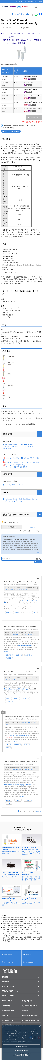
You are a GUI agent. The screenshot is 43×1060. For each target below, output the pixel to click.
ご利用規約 (6, 1006)
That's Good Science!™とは (31, 1015)
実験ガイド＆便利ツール (10, 991)
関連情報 (7, 474)
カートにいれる (35, 117)
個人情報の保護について (30, 1006)
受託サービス (6, 981)
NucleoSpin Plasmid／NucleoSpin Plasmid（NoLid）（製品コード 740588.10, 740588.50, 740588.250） (18, 447)
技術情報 (7, 434)
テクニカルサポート (10, 962)
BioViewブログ (7, 1001)
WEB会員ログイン (8, 1020)
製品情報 (5, 977)
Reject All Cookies (21, 1050)
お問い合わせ (8, 954)
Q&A (5, 492)
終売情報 (25, 1010)
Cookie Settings (21, 1046)
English (40, 1)
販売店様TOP (32, 1)
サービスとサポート (9, 996)
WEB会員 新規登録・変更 (30, 1020)
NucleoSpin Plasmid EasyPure (14, 485)
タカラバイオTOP (21, 1)
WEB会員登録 (30, 962)
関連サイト (6, 1015)
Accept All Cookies (21, 1055)
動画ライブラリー (28, 1001)
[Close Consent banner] (39, 1026)
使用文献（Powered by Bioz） (17, 514)
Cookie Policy (22, 1041)
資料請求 (28, 954)
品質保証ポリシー (8, 1010)
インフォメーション (9, 986)
